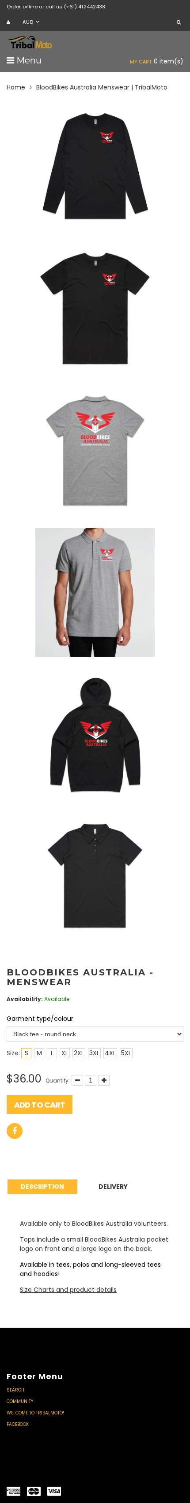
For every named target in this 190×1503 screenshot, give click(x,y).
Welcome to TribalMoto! (35, 1413)
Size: (13, 1053)
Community (20, 1401)
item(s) (156, 61)
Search (15, 1390)
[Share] (15, 1131)
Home (16, 87)
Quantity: (58, 1080)
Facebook (18, 1424)
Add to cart (39, 1104)
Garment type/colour (40, 1018)
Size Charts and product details (68, 1289)
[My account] (9, 22)
